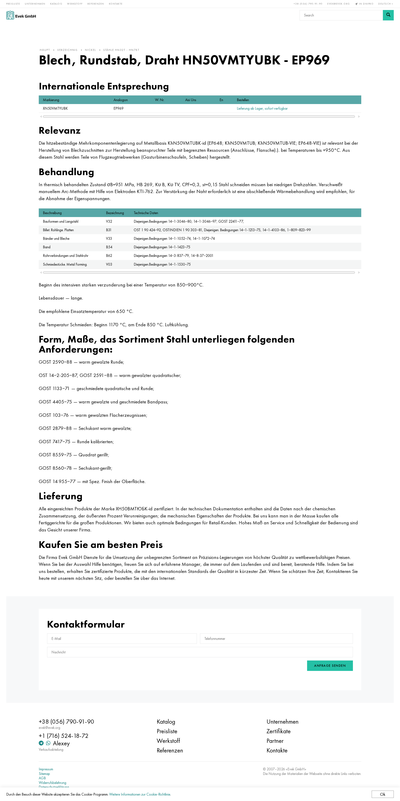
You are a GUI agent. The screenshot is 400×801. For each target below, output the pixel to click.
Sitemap (44, 773)
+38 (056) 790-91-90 (308, 3)
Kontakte (116, 3)
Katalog (56, 3)
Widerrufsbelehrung (52, 782)
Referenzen (96, 3)
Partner (275, 741)
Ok (382, 794)
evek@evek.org (338, 3)
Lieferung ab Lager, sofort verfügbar (262, 108)
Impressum (46, 769)
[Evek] (21, 15)
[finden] (388, 15)
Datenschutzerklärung (54, 787)
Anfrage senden (330, 665)
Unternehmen (35, 3)
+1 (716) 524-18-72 (64, 735)
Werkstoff (75, 3)
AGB (42, 778)
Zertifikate (278, 731)
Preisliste (13, 3)
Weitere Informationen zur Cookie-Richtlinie (139, 794)
